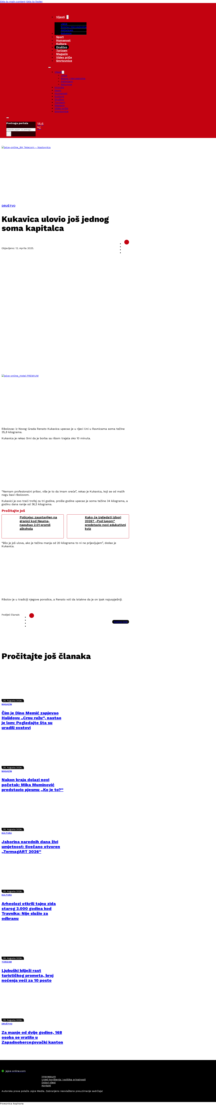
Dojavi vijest (49, 1082)
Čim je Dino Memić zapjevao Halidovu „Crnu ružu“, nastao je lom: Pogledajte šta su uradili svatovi (31, 720)
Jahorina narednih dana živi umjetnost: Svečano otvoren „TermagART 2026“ (31, 846)
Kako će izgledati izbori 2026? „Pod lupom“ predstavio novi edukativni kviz (105, 522)
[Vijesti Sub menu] (67, 17)
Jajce (64, 75)
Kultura (61, 43)
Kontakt (46, 1085)
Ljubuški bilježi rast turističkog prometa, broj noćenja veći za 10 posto (27, 975)
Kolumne (66, 33)
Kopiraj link (120, 621)
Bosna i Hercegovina (73, 26)
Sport (60, 37)
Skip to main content (12, 1)
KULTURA (7, 833)
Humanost (63, 40)
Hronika (59, 87)
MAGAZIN (7, 704)
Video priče (64, 57)
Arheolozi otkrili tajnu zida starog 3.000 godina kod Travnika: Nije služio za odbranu (29, 911)
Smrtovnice (64, 60)
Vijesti (60, 17)
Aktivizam (67, 30)
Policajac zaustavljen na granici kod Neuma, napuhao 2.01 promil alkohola (38, 522)
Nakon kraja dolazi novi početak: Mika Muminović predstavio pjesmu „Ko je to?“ (32, 784)
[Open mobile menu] (49, 67)
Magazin (62, 54)
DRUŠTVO (8, 205)
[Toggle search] (7, 117)
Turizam (61, 50)
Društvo (61, 47)
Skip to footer (34, 1)
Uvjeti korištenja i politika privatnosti (64, 1079)
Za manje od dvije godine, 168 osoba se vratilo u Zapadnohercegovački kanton (32, 1037)
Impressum (49, 1076)
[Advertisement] (108, 172)
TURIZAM (7, 962)
